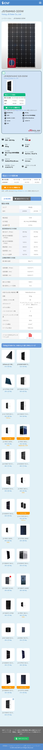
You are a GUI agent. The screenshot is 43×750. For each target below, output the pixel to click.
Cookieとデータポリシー (15, 746)
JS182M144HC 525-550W (16, 76)
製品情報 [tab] (8, 199)
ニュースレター (36, 746)
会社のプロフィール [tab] (22, 199)
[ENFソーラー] (6, 3)
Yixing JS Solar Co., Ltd (11, 78)
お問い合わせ (27, 746)
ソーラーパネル (6, 18)
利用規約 (5, 746)
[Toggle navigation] (40, 2)
